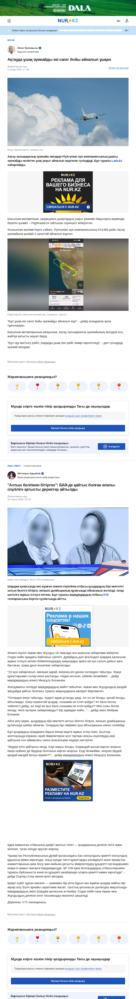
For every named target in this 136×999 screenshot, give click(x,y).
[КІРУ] (127, 21)
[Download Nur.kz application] (68, 8)
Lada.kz (116, 160)
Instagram (114, 446)
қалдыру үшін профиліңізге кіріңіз (83, 415)
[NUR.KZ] (68, 20)
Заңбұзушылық (32, 466)
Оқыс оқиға (14, 466)
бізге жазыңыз (46, 361)
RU (118, 21)
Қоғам (10, 40)
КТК (105, 594)
